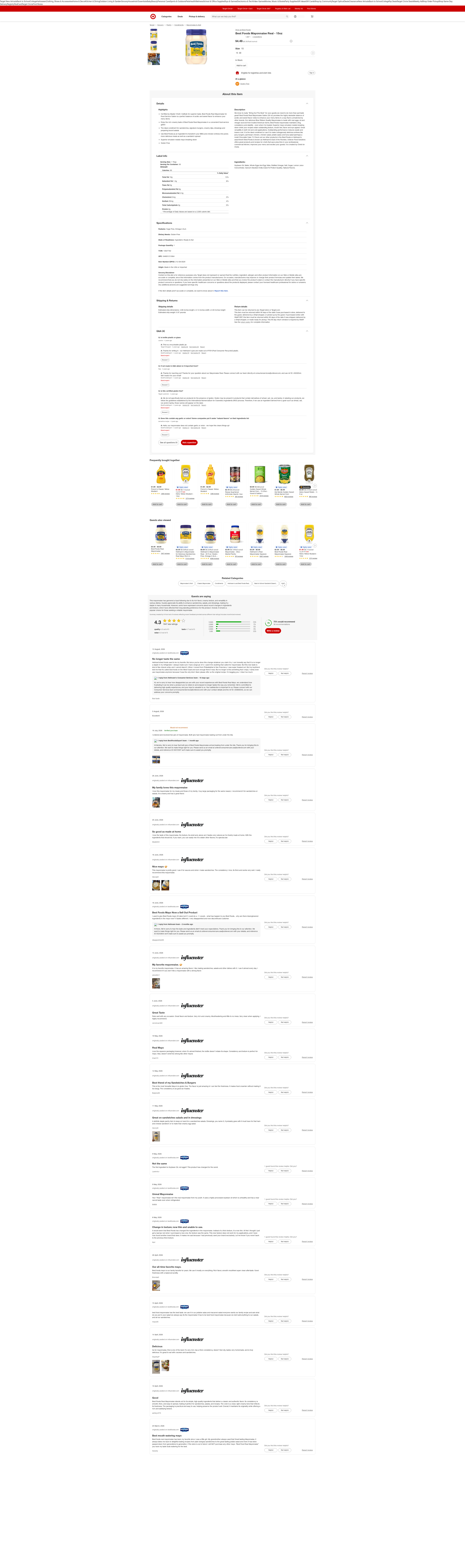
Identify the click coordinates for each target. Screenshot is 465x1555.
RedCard (18, 4)
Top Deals (393, 1)
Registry (10, 4)
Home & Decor (79, 1)
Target (152, 25)
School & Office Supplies (214, 1)
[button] (243, 37)
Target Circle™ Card (244, 9)
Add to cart (241, 65)
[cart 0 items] (312, 16)
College (33, 1)
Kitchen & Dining (92, 1)
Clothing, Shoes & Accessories (59, 1)
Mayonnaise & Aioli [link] (186, 583)
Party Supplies (291, 1)
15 (237, 53)
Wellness (199, 1)
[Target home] (153, 16)
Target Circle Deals (405, 1)
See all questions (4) (168, 442)
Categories (166, 16)
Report (202, 347)
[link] (243, 36)
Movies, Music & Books (275, 1)
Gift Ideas (301, 1)
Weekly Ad (417, 1)
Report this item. (221, 291)
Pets (188, 1)
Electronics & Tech (245, 1)
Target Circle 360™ (264, 9)
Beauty (154, 1)
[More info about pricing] (291, 41)
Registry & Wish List (282, 9)
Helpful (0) (184, 347)
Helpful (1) (185, 428)
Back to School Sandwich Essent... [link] (265, 583)
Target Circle (27, 4)
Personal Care (164, 1)
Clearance (353, 1)
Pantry (169, 25)
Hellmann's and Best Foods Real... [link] (239, 583)
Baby (149, 1)
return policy (245, 322)
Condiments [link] (219, 583)
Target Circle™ (227, 9)
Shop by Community (323, 1)
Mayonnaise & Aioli (193, 25)
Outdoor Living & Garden (110, 1)
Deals (346, 1)
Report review (307, 673)
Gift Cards (310, 1)
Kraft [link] (283, 583)
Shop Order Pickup (430, 1)
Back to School (23, 1)
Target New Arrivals (8, 1)
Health (192, 1)
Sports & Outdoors (178, 1)
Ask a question (189, 442)
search (287, 16)
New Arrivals (363, 1)
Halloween (41, 1)
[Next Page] (313, 53)
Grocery (124, 1)
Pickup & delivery (197, 16)
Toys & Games (231, 1)
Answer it (165, 360)
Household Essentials (137, 1)
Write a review (273, 631)
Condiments (179, 25)
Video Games (259, 1)
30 (240, 53)
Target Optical (338, 1)
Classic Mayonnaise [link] (203, 583)
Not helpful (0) (194, 347)
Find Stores (38, 4)
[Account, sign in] (300, 16)
